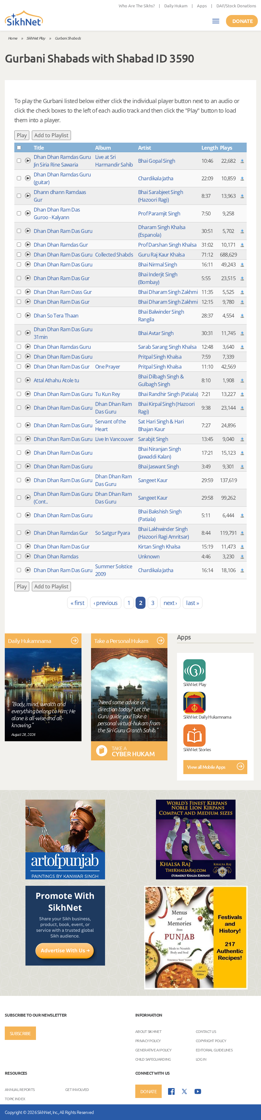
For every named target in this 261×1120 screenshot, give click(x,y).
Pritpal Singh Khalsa (159, 356)
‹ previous (106, 603)
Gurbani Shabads (68, 38)
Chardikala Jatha (155, 178)
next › (170, 603)
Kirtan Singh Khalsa (159, 546)
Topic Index (15, 1098)
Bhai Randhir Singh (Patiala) (168, 394)
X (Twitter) (184, 1091)
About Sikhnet (148, 1031)
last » (192, 603)
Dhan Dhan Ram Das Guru (63, 231)
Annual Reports (19, 1089)
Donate (242, 21)
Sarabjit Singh (153, 439)
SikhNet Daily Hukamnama (207, 717)
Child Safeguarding (153, 1059)
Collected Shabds (114, 254)
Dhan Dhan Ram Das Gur (61, 278)
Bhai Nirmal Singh (157, 264)
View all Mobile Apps (206, 767)
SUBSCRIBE (20, 1033)
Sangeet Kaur (153, 480)
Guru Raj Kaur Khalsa (161, 254)
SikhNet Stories (197, 749)
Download (242, 160)
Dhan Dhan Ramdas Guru (62, 346)
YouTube (197, 1091)
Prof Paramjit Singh (159, 213)
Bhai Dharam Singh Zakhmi (168, 291)
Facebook (171, 1091)
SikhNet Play (35, 38)
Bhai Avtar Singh (156, 333)
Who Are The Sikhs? (137, 5)
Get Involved (77, 1089)
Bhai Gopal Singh (156, 160)
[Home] (24, 18)
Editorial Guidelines (214, 1049)
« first (77, 603)
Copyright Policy (211, 1040)
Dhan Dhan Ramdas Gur (61, 244)
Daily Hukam (175, 5)
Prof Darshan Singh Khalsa (167, 244)
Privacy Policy (147, 1040)
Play (22, 135)
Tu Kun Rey (107, 394)
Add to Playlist (51, 135)
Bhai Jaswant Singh (158, 466)
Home (12, 38)
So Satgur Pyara (112, 532)
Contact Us (206, 1031)
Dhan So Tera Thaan (56, 315)
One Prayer (107, 366)
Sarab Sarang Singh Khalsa (167, 346)
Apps (202, 5)
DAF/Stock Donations (236, 5)
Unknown (148, 556)
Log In (201, 1059)
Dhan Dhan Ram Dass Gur (63, 291)
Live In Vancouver (114, 439)
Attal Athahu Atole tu (56, 380)
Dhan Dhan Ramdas (56, 556)
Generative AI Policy (153, 1049)
